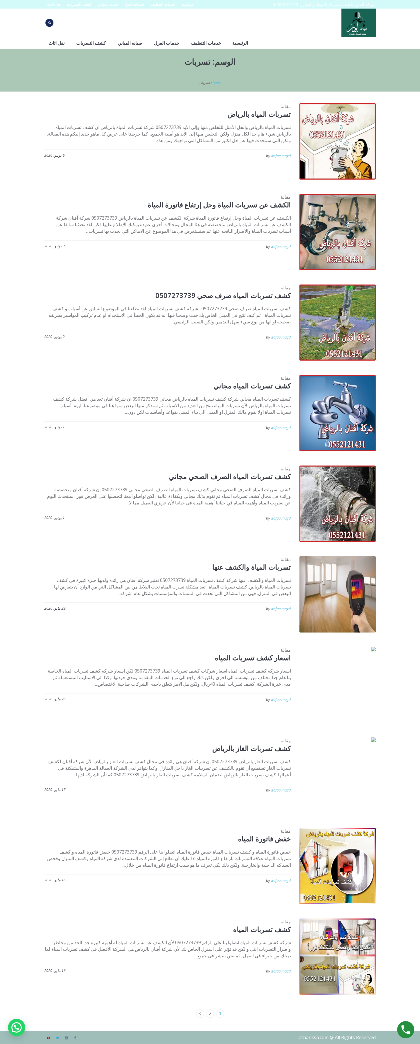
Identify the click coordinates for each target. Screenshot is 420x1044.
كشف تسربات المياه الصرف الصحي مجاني (230, 476)
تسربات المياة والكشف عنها (251, 567)
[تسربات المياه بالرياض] (337, 141)
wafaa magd (281, 155)
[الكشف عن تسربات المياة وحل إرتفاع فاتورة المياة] (337, 232)
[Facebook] (75, 1038)
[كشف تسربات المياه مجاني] (337, 413)
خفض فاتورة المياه (264, 838)
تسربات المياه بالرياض (259, 114)
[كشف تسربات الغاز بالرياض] (337, 775)
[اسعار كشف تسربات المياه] (337, 685)
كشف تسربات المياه (262, 929)
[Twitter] (57, 1038)
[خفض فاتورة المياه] (337, 866)
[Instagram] (66, 1038)
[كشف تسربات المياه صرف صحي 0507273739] (337, 323)
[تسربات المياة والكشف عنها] (337, 594)
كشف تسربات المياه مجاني (252, 385)
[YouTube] (48, 1038)
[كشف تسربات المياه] (337, 956)
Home (217, 82)
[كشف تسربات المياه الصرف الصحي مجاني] (337, 504)
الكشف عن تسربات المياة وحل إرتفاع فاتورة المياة (219, 204)
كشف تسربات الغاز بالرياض (251, 748)
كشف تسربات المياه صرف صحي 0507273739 (223, 295)
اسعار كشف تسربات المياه (253, 657)
